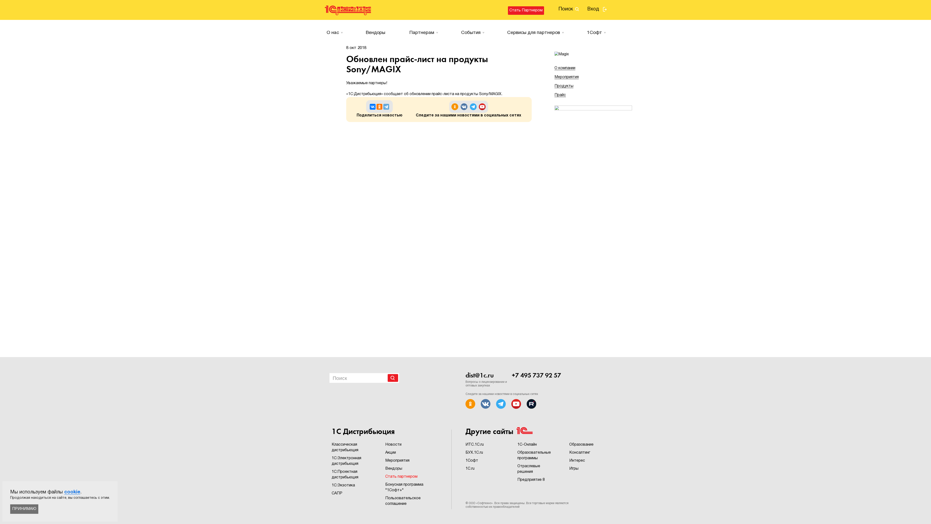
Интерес (577, 460)
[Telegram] (386, 107)
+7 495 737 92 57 (536, 375)
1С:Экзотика (343, 485)
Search (393, 378)
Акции (390, 452)
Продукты (563, 86)
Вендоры (375, 33)
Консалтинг (579, 452)
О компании (564, 68)
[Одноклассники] (379, 107)
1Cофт (594, 33)
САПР (337, 493)
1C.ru (470, 468)
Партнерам (421, 33)
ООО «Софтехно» (481, 503)
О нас (333, 33)
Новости (393, 444)
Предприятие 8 (531, 480)
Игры (573, 468)
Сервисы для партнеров (533, 33)
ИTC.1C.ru (475, 444)
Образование (581, 444)
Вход (593, 9)
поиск (565, 9)
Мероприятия (566, 77)
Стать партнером (526, 10)
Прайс (560, 95)
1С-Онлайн (527, 444)
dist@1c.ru (480, 375)
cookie (72, 492)
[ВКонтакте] (373, 107)
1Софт (472, 460)
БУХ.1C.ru (474, 452)
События (471, 33)
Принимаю (24, 509)
